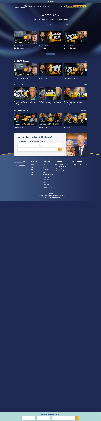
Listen (34, 6)
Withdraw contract (47, 187)
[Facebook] (72, 164)
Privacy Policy (50, 193)
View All (83, 61)
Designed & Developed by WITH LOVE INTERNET (50, 197)
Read (38, 6)
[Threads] (86, 164)
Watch (30, 6)
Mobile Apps (46, 169)
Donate (70, 6)
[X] (78, 164)
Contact (45, 182)
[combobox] (66, 25)
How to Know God (19, 166)
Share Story (46, 179)
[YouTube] (80, 164)
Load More (50, 54)
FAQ (44, 172)
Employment (46, 184)
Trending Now (37, 25)
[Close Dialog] (99, 413)
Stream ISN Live (80, 6)
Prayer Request (46, 177)
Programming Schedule (48, 174)
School (44, 6)
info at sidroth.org (59, 170)
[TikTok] (83, 164)
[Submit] (60, 149)
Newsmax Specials (47, 25)
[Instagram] (75, 164)
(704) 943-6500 (59, 168)
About (48, 6)
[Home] (20, 6)
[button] (87, 1)
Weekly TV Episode (58, 25)
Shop (41, 6)
